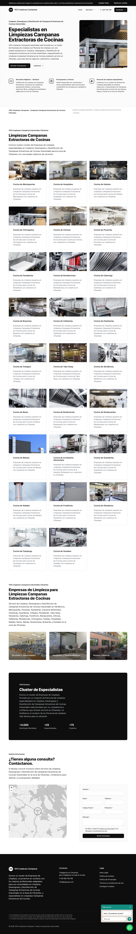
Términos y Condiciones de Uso (96, 831)
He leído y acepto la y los (101, 830)
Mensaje (86, 817)
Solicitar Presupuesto (18, 66)
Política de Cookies (107, 876)
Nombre (86, 789)
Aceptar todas (104, 3)
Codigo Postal (88, 808)
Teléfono (108, 798)
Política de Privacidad (107, 828)
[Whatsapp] (129, 927)
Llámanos (37, 66)
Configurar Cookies (107, 886)
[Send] (129, 919)
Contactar (119, 10)
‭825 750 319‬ (106, 10)
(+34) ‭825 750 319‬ (66, 878)
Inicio (80, 10)
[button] (37, 811)
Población (109, 808)
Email (85, 798)
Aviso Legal (104, 873)
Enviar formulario (103, 836)
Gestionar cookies (120, 3)
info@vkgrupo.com (66, 882)
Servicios (89, 10)
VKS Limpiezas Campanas (25, 10)
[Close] (130, 907)
